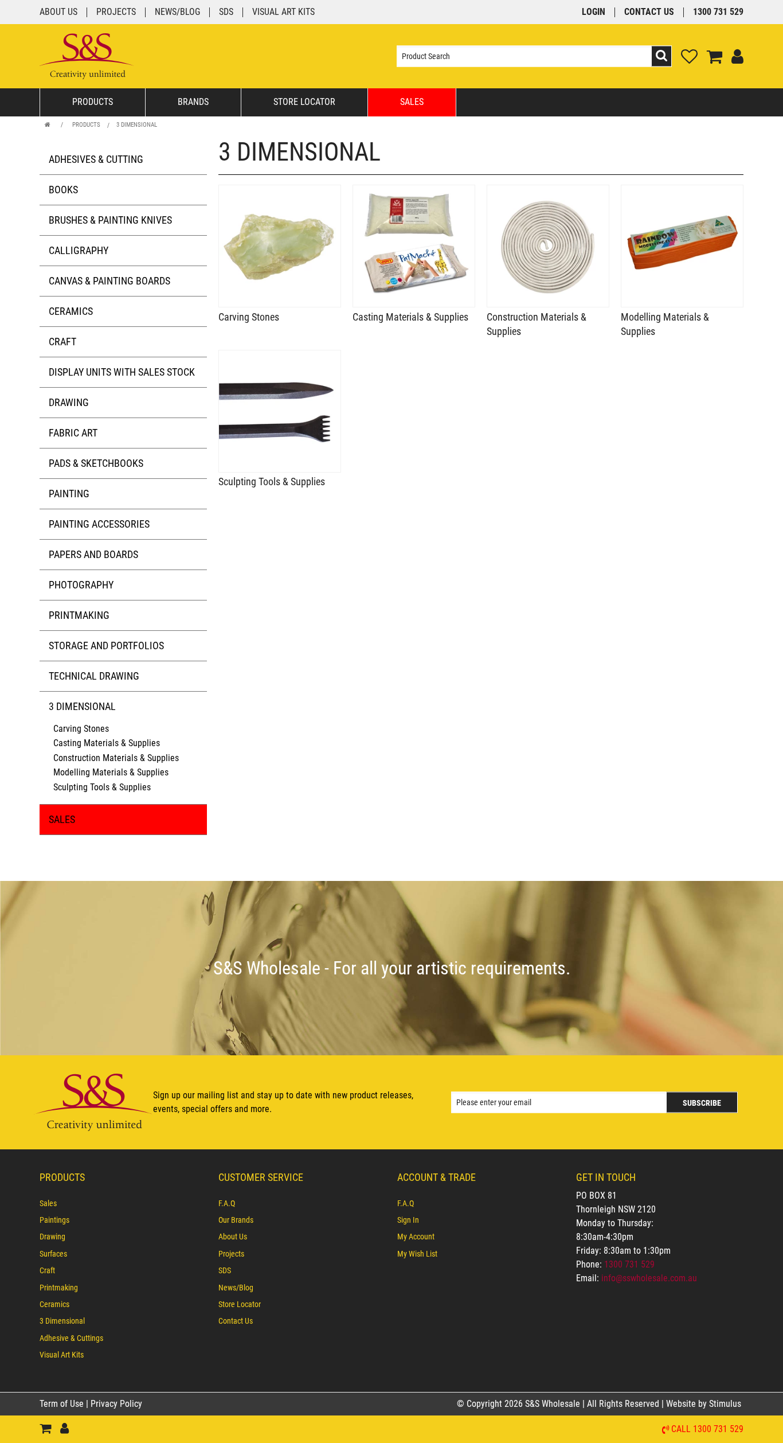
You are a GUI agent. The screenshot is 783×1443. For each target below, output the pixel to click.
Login (593, 12)
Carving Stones (81, 728)
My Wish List (417, 1253)
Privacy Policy (116, 1403)
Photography (81, 585)
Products (92, 101)
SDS (226, 12)
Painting (69, 493)
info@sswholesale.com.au (649, 1278)
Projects (116, 12)
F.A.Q (226, 1203)
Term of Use (63, 1403)
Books (63, 190)
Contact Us (649, 12)
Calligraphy (78, 250)
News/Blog (177, 12)
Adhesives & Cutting (96, 159)
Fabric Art (73, 433)
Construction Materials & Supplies (116, 757)
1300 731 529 (718, 12)
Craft (62, 342)
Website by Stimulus (704, 1403)
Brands (193, 101)
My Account (415, 1236)
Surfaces (53, 1253)
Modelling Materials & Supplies (111, 772)
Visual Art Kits (283, 12)
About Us (58, 12)
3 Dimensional (136, 125)
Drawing (69, 402)
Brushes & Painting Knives (110, 220)
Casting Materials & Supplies (106, 743)
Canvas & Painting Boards (109, 281)
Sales (412, 101)
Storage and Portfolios (106, 645)
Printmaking (79, 615)
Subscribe (702, 1102)
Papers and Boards (93, 554)
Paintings (54, 1219)
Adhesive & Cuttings (71, 1338)
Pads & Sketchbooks (96, 463)
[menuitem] (123, 1203)
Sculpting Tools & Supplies (102, 787)
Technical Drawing (94, 676)
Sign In (408, 1219)
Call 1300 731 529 (707, 1429)
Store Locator (304, 101)
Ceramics (71, 311)
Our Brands (235, 1219)
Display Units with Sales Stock (122, 372)
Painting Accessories (99, 524)
